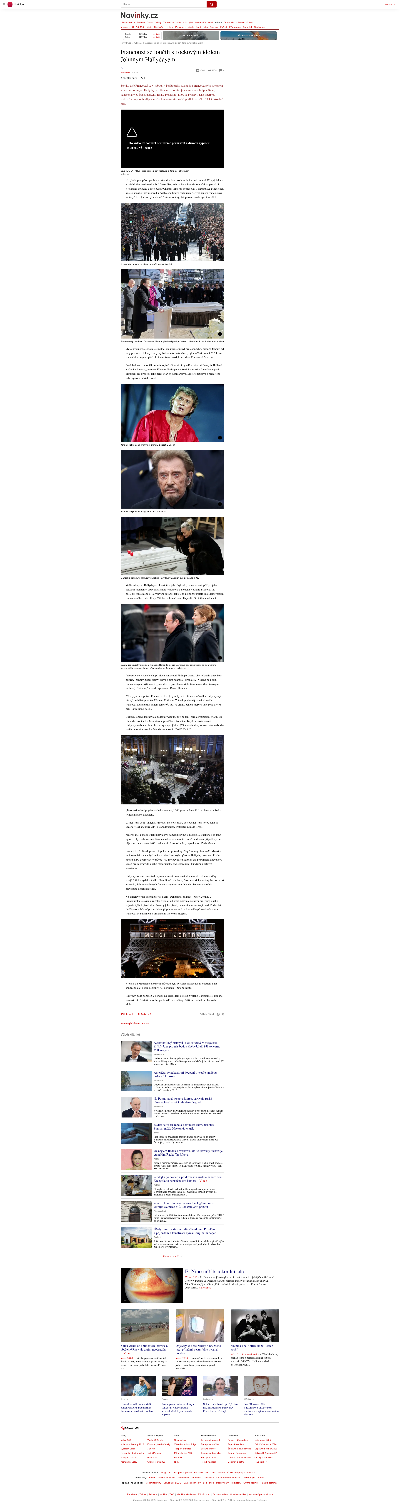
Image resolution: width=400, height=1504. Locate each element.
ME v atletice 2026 (183, 1453)
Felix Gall (152, 1457)
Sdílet (214, 70)
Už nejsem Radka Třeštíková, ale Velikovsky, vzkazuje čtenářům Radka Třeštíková (188, 1153)
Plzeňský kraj (160, 1211)
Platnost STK (261, 1462)
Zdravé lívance (208, 1448)
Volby (158, 22)
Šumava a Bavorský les (239, 1448)
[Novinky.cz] (139, 16)
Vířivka (261, 1477)
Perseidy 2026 (201, 1472)
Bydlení (157, 1237)
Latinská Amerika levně (239, 1457)
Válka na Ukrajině (184, 22)
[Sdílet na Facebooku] (218, 1014)
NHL (176, 1462)
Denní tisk (247, 27)
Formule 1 (179, 1457)
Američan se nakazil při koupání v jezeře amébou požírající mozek (185, 1074)
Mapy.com (166, 1472)
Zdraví (156, 1133)
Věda (149, 27)
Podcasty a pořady (184, 27)
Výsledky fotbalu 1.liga (185, 1444)
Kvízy (205, 27)
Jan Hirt (151, 1448)
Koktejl (249, 22)
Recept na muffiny (210, 1444)
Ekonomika (229, 22)
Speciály (214, 27)
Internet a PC (127, 27)
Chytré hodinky (250, 1482)
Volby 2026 (126, 1440)
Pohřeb (145, 1023)
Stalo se (141, 22)
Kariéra (163, 1494)
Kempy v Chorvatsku (238, 1440)
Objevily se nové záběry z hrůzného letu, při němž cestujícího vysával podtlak (198, 1349)
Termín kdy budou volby (132, 1453)
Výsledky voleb (128, 1448)
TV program (235, 27)
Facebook (132, 1494)
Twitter (143, 1494)
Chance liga (180, 1440)
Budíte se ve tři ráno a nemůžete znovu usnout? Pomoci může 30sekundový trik (184, 1126)
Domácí (150, 22)
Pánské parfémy (269, 1482)
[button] (172, 232)
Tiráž (172, 1494)
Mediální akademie (186, 1494)
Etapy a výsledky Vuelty (158, 1444)
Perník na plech (208, 1462)
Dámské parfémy (192, 1482)
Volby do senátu (128, 1457)
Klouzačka (209, 1477)
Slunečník (196, 1477)
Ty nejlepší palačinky (211, 1440)
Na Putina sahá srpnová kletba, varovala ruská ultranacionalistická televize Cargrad (183, 1100)
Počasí (223, 27)
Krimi (210, 22)
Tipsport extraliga (182, 1448)
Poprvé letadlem (236, 1444)
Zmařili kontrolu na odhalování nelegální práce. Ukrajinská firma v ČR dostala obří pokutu (184, 1205)
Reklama (153, 1494)
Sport (198, 27)
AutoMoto (140, 27)
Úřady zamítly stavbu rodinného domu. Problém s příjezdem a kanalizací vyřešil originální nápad (185, 1231)
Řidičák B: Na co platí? (266, 1453)
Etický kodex (204, 1494)
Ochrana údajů (220, 1494)
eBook (203, 70)
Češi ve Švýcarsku (237, 1453)
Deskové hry (222, 1482)
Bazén (152, 1477)
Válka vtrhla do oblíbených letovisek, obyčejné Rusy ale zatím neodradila (144, 1347)
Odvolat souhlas (238, 1494)
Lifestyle (240, 22)
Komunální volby (129, 1462)
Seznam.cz (389, 4)
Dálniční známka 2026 (266, 1444)
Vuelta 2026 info (155, 1440)
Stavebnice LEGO (172, 1482)
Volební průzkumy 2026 (132, 1444)
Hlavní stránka (128, 22)
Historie (169, 27)
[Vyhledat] (212, 4)
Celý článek (205, 1287)
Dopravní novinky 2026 (266, 1448)
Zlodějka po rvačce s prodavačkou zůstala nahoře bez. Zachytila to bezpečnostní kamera (188, 1179)
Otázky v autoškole (264, 1457)
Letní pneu (208, 1482)
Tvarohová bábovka (211, 1453)
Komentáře (200, 22)
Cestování (159, 27)
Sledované (259, 27)
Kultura (218, 22)
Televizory (236, 1482)
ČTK (123, 68)
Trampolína (183, 1477)
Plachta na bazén (166, 1477)
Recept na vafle (208, 1457)
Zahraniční (168, 22)
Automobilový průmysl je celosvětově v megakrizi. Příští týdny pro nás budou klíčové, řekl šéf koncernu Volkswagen (187, 1046)
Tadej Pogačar (154, 1453)
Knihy (156, 1159)
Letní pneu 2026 (263, 1440)
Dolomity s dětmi (236, 1462)
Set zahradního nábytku (228, 1477)
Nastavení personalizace (261, 1494)
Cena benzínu (218, 1472)
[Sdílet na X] (222, 1014)
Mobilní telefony (153, 1482)
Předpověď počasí (183, 1472)
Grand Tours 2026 (156, 1462)
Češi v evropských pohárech (241, 1472)
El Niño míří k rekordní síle (214, 1271)
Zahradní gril (248, 1477)
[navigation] (3, 4)
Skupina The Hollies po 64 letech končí (252, 1347)
